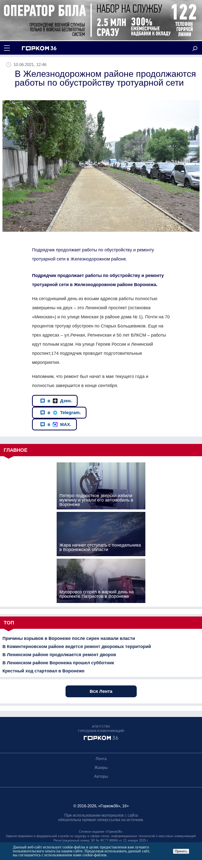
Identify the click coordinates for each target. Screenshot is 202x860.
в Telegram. (64, 412)
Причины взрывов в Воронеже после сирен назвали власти (68, 638)
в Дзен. (60, 400)
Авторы (101, 776)
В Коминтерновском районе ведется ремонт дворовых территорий (76, 646)
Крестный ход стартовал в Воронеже (43, 671)
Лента (101, 759)
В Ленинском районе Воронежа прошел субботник (58, 663)
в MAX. (59, 424)
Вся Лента (101, 691)
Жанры (101, 767)
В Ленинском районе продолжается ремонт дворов (59, 654)
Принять (181, 851)
